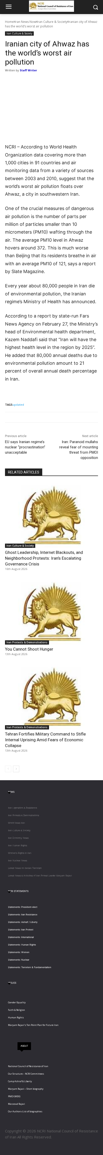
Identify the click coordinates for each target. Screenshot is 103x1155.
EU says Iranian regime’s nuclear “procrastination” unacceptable (25, 447)
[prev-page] (8, 769)
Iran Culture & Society (52, 22)
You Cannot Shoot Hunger (29, 649)
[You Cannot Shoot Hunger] (51, 611)
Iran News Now (25, 22)
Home (9, 22)
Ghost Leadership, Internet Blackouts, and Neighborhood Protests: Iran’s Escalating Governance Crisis (44, 558)
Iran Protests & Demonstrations (27, 642)
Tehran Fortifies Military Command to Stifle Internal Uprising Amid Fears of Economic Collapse (45, 739)
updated (18, 404)
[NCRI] (51, 6)
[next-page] (16, 769)
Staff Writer (28, 70)
